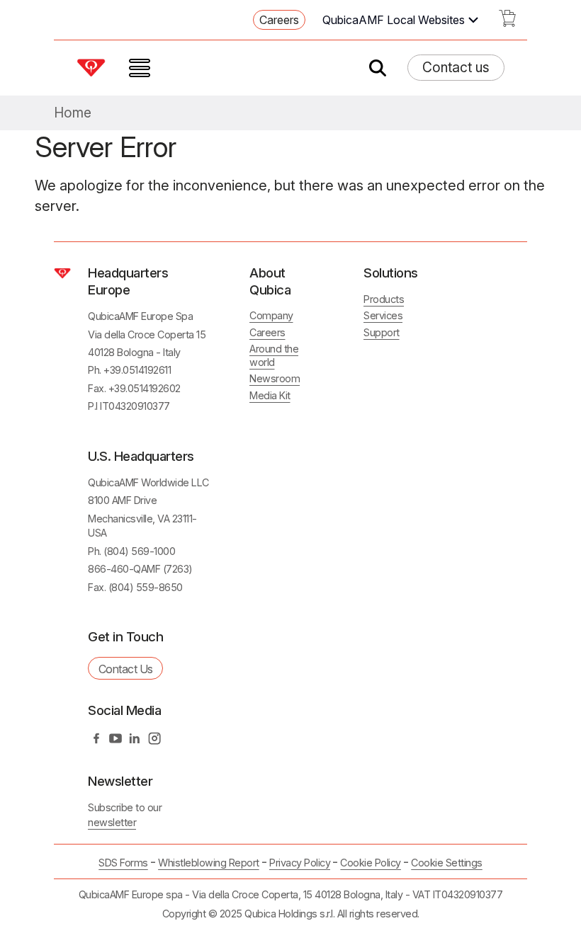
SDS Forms (123, 863)
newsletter (112, 822)
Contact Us (125, 669)
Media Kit (269, 395)
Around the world (273, 355)
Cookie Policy (370, 863)
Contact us (456, 67)
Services (382, 315)
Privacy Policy (299, 863)
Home (72, 113)
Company (271, 315)
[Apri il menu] (140, 68)
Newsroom (274, 378)
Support (381, 332)
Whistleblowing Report (208, 863)
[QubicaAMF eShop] (507, 23)
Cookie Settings (447, 863)
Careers (279, 20)
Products (383, 299)
